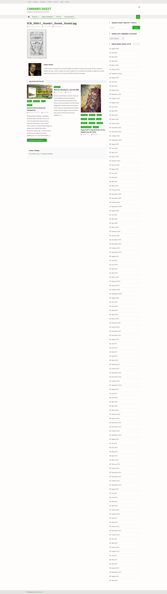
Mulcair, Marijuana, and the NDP (66, 89)
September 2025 (117, 73)
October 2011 (116, 551)
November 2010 (116, 572)
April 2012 (115, 543)
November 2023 (116, 94)
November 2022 (116, 132)
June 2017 (115, 348)
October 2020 (116, 202)
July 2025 (114, 82)
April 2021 (115, 182)
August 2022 (115, 144)
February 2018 (116, 323)
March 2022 (115, 157)
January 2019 (115, 285)
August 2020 (115, 211)
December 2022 (116, 127)
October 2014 (116, 481)
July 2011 (114, 555)
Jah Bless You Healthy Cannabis (38, 140)
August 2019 (115, 256)
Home (29, 2)
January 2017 (115, 368)
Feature (36, 2)
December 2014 (116, 472)
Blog (29, 101)
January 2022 (115, 165)
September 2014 (117, 485)
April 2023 (115, 115)
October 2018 (116, 290)
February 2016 (116, 414)
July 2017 (114, 344)
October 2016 (116, 381)
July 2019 (114, 260)
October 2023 (116, 98)
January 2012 (115, 547)
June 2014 (115, 497)
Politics (92, 123)
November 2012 (116, 531)
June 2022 (115, 148)
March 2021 (115, 186)
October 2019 (116, 248)
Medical (84, 123)
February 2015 (116, 464)
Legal (61, 2)
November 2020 (116, 198)
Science (56, 2)
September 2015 (117, 435)
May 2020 (114, 219)
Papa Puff (95, 134)
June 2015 (115, 447)
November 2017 (116, 335)
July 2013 (114, 518)
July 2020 (114, 215)
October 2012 (116, 535)
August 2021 (115, 169)
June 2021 (115, 173)
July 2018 (114, 302)
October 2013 (116, 514)
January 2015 (115, 468)
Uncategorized (86, 127)
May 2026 (114, 57)
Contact (58, 17)
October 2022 (116, 136)
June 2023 (115, 107)
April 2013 (115, 522)
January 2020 (115, 236)
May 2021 (114, 177)
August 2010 (115, 576)
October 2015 (116, 431)
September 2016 (117, 385)
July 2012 (114, 539)
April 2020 (115, 223)
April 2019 (115, 273)
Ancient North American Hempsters (36, 109)
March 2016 (115, 410)
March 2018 (115, 319)
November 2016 (116, 377)
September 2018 (117, 294)
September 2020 (117, 206)
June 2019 (115, 265)
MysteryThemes (38, 592)
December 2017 (116, 331)
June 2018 (115, 306)
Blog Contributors (47, 17)
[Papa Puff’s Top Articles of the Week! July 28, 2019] (93, 99)
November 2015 (116, 427)
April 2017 (115, 356)
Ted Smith (45, 113)
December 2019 (116, 240)
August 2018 (115, 298)
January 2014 (115, 510)
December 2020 (116, 194)
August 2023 (115, 103)
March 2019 (115, 277)
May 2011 (114, 560)
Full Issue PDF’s (69, 17)
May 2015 (114, 452)
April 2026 (115, 61)
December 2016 (116, 373)
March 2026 (115, 65)
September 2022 (117, 140)
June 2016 (115, 398)
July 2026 (114, 53)
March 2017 (115, 360)
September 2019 (117, 252)
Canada (50, 2)
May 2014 (114, 501)
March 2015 (115, 460)
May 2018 (114, 310)
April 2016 (115, 406)
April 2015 (115, 456)
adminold (68, 92)
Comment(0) (57, 27)
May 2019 (114, 269)
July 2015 (114, 443)
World (67, 2)
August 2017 (115, 339)
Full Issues (42, 2)
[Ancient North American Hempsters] (39, 92)
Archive (57, 87)
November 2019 (116, 244)
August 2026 (115, 49)
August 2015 (115, 439)
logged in (38, 154)
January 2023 (115, 123)
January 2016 (115, 418)
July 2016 (114, 393)
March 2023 (115, 119)
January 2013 (115, 526)
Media (29, 105)
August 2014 (115, 489)
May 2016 (114, 402)
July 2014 (114, 493)
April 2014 (115, 506)
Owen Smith (47, 27)
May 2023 (114, 111)
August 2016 (115, 389)
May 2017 (114, 352)
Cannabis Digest (39, 8)
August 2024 (115, 90)
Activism (84, 115)
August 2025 (115, 78)
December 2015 (116, 423)
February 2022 (116, 161)
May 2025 (114, 86)
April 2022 (115, 152)
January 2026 (115, 69)
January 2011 (115, 568)
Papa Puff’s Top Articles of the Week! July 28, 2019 (93, 131)
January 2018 (115, 327)
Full (43, 101)
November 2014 (116, 477)
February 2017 (116, 364)
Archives (34, 17)
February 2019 (116, 281)
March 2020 (115, 227)
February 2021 (116, 190)
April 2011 (115, 564)
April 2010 (115, 580)
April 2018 (115, 314)
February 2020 (116, 231)
